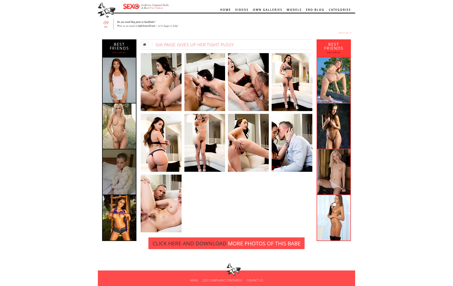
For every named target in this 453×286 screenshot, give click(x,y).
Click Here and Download (227, 243)
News (194, 280)
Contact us (254, 280)
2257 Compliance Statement (222, 280)
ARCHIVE (344, 33)
